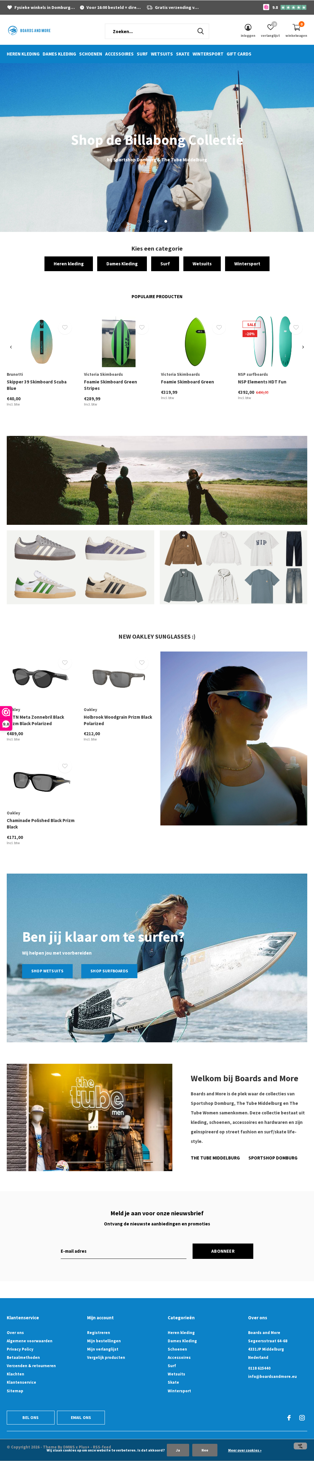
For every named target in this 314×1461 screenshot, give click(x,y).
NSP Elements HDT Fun (262, 382)
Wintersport (208, 54)
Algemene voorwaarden (29, 1341)
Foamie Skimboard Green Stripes (110, 385)
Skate (183, 54)
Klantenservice (21, 1382)
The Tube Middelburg (215, 1158)
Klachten (15, 1374)
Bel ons (30, 1417)
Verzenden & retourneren (31, 1365)
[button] (148, 221)
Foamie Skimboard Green (187, 382)
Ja (178, 1450)
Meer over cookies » (245, 1450)
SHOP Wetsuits (47, 971)
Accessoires (119, 54)
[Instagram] (302, 1417)
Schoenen (90, 54)
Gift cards (239, 54)
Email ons (81, 1417)
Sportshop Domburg (272, 1158)
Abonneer (223, 1251)
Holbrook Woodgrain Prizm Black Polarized (118, 720)
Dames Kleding (59, 54)
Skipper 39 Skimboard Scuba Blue (37, 385)
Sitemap (15, 1391)
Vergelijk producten (106, 1357)
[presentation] (10, 347)
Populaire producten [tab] (157, 296)
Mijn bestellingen (104, 1341)
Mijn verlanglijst (102, 1349)
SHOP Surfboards (109, 971)
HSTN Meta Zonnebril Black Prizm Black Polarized (35, 720)
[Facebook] (289, 1417)
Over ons (15, 1332)
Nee (204, 1450)
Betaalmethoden (23, 1357)
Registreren (98, 1332)
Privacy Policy (20, 1349)
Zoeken (200, 31)
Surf (142, 54)
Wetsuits (162, 54)
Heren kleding (23, 54)
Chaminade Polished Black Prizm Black (41, 823)
